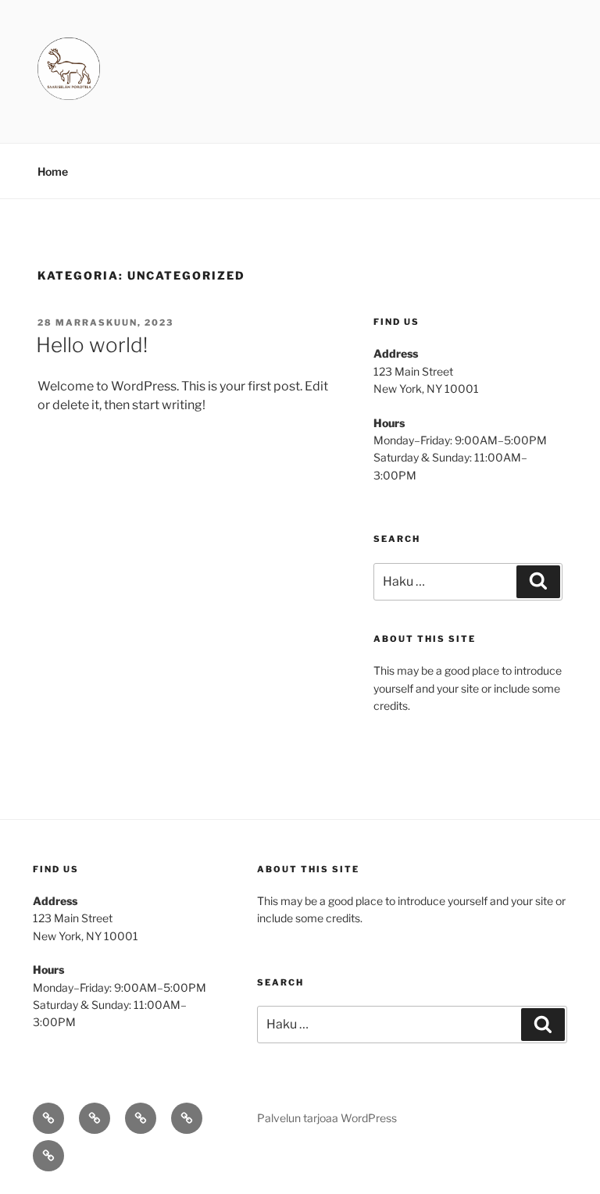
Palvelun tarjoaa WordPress (327, 1117)
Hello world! (92, 345)
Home (53, 171)
